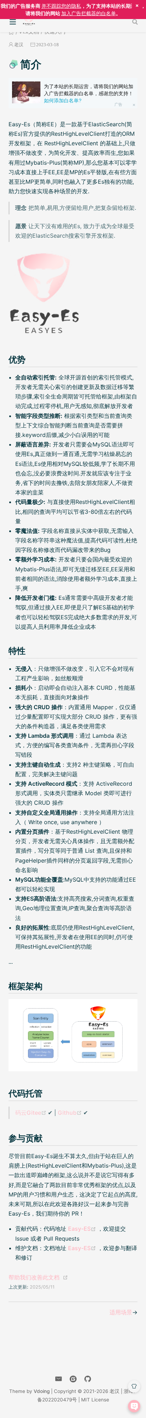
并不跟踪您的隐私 (61, 6)
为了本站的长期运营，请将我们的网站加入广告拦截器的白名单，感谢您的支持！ (88, 93)
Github (70, 1112)
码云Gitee (31, 1112)
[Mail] (58, 1379)
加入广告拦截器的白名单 (88, 13)
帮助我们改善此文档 (34, 1277)
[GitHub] (87, 1379)
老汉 (18, 44)
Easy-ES (82, 1228)
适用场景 (121, 1312)
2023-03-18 (47, 44)
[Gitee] (73, 1379)
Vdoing (42, 1391)
